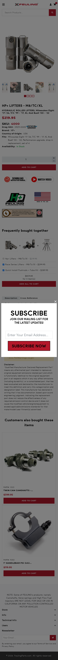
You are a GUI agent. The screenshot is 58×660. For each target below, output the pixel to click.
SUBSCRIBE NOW (29, 346)
